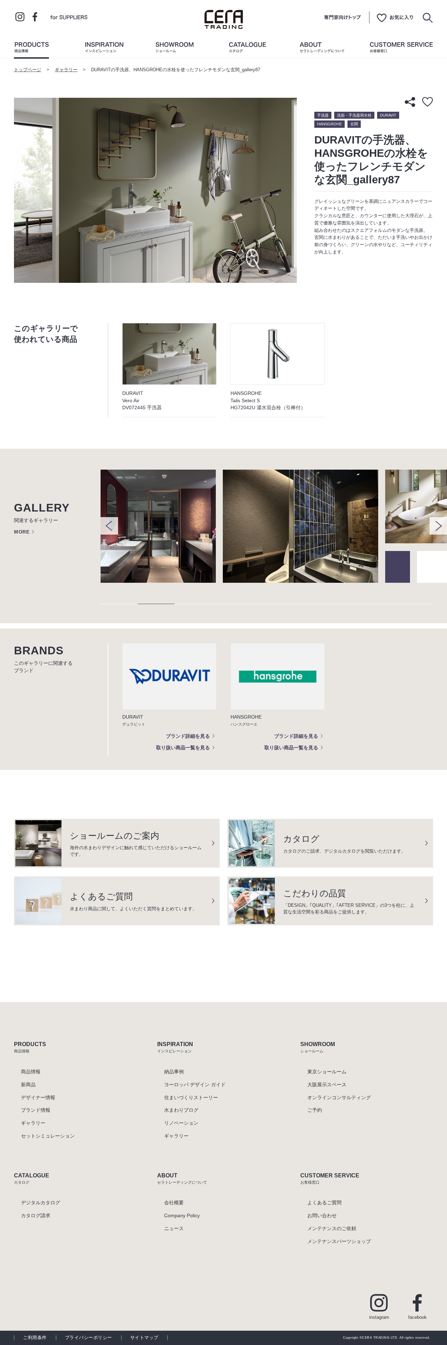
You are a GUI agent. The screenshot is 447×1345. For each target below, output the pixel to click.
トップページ (27, 69)
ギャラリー (66, 69)
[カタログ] (247, 49)
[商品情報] (31, 49)
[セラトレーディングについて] (322, 49)
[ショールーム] (174, 49)
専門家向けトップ (342, 17)
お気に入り (394, 17)
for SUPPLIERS (69, 17)
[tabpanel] (162, 526)
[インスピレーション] (104, 49)
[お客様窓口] (401, 49)
